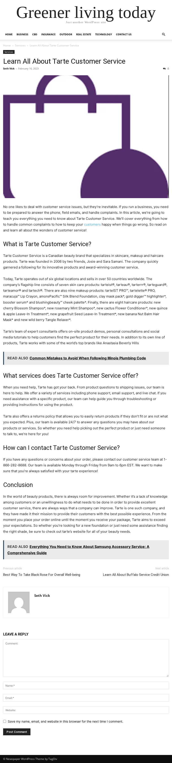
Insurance (48, 34)
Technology (103, 34)
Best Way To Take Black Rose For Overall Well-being (41, 575)
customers (92, 224)
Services (20, 45)
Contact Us (123, 34)
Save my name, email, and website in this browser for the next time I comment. (65, 721)
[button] (163, 34)
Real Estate (83, 34)
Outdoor (66, 34)
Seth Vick (9, 68)
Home (9, 34)
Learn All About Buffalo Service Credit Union (136, 575)
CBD (34, 34)
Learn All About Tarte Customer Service (64, 61)
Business (22, 34)
